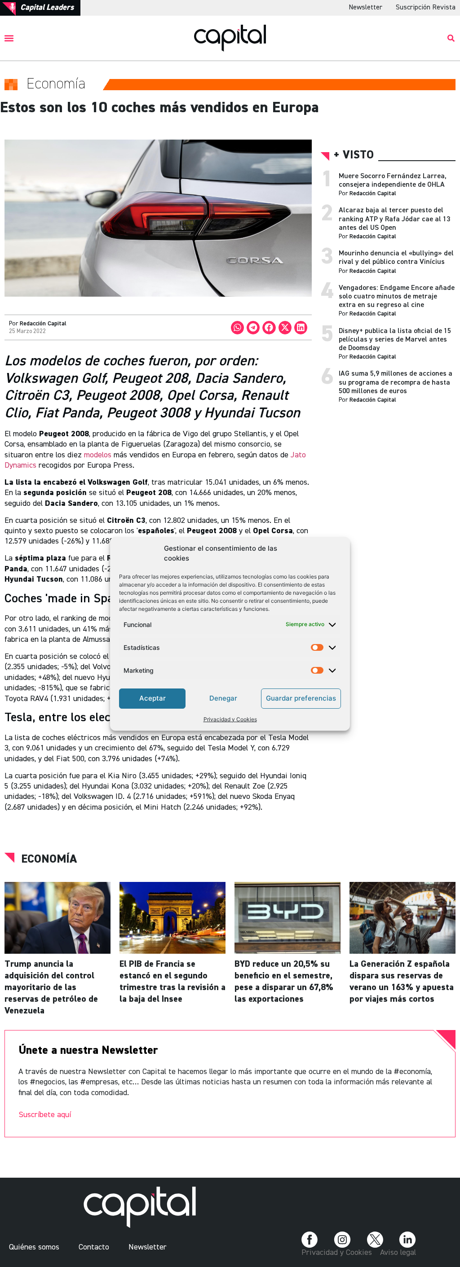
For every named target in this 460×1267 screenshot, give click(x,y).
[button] (9, 38)
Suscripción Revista (426, 7)
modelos (97, 455)
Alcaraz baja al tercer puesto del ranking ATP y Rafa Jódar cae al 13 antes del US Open (394, 219)
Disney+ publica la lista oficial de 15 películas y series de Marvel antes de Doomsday (395, 340)
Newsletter (365, 7)
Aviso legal (398, 1253)
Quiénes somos (34, 1247)
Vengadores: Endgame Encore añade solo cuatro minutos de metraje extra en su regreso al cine (397, 297)
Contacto (94, 1247)
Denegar (223, 698)
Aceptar (152, 698)
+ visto (354, 155)
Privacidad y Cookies (230, 719)
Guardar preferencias (301, 698)
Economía (49, 859)
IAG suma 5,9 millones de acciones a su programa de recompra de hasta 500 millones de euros (395, 382)
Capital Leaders (47, 8)
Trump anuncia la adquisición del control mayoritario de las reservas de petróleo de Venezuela (51, 987)
